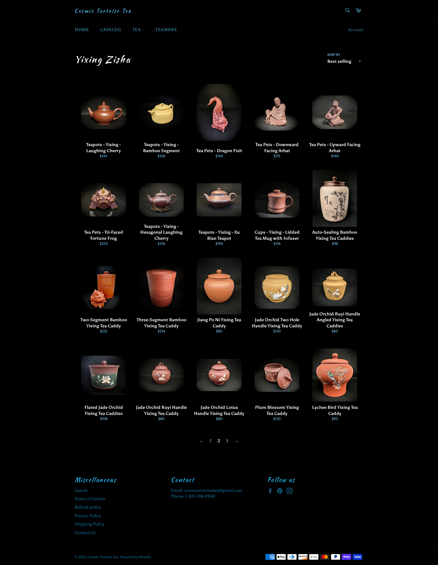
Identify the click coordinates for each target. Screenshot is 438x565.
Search (81, 490)
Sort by (333, 54)
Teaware (166, 29)
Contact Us (85, 532)
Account (355, 29)
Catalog (110, 29)
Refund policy (88, 507)
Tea (137, 29)
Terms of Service (90, 498)
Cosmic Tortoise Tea (103, 10)
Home (82, 29)
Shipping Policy (89, 524)
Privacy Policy (88, 515)
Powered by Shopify (135, 557)
